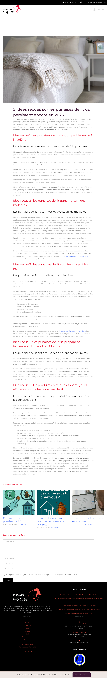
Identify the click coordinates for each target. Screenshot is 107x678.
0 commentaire (20, 527)
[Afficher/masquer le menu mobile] (103, 8)
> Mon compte (27, 651)
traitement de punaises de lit (77, 256)
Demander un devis (81, 675)
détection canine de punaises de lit (72, 331)
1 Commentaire (90, 527)
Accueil (27, 622)
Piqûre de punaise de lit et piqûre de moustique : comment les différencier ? (87, 521)
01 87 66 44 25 (70, 2)
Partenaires (27, 640)
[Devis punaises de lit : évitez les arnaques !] (53, 491)
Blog (27, 628)
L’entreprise (27, 625)
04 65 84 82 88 (79, 637)
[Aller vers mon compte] (94, 8)
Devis (27, 634)
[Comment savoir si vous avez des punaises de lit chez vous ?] (19, 491)
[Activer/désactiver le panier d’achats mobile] (98, 8)
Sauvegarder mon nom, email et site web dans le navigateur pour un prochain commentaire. (41, 575)
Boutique (27, 631)
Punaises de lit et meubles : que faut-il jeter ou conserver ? (80, 594)
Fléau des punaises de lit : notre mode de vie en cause (79, 605)
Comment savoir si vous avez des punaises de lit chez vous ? (16, 521)
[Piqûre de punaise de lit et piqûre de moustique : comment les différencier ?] (88, 491)
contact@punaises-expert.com (96, 2)
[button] (4, 509)
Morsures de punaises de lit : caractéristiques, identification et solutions (79, 609)
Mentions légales (27, 644)
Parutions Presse (27, 637)
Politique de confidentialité (27, 647)
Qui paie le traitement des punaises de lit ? (79, 613)
